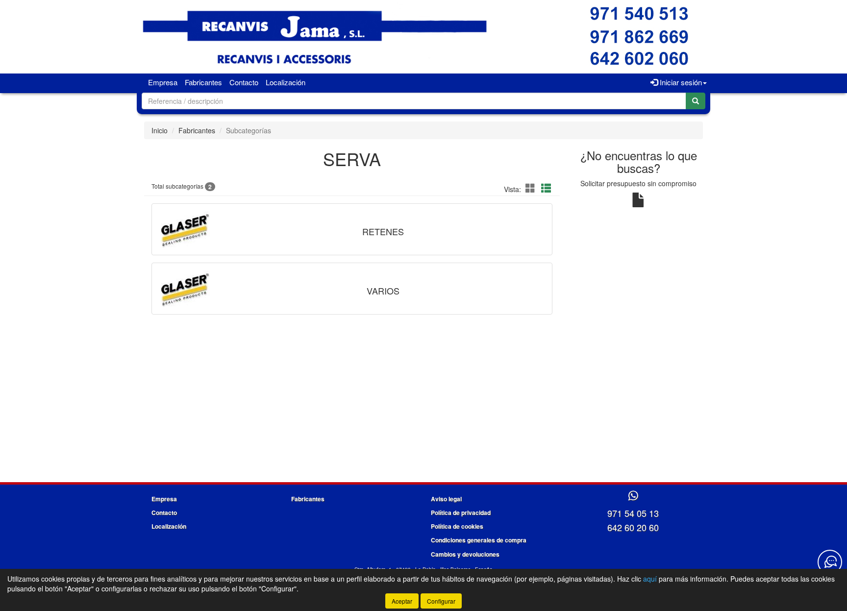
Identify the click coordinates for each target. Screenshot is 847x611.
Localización (285, 82)
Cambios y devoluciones (465, 554)
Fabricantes (203, 82)
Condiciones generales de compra (478, 540)
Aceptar (402, 601)
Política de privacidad (461, 512)
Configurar (441, 601)
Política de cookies (457, 526)
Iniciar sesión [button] (680, 82)
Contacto (243, 82)
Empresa (162, 82)
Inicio (159, 130)
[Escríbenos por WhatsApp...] (633, 496)
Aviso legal (446, 498)
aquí (650, 579)
